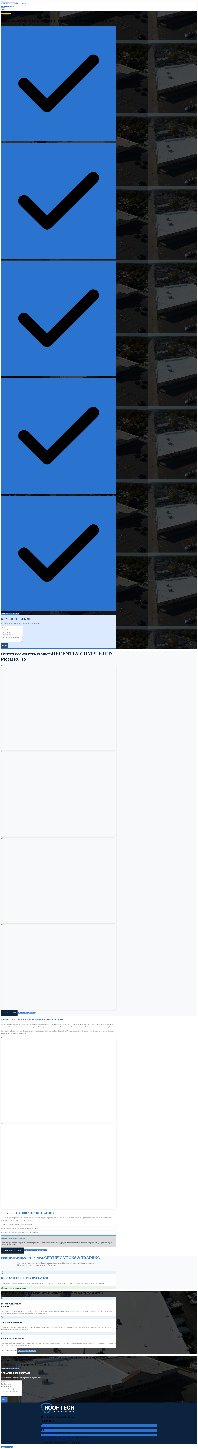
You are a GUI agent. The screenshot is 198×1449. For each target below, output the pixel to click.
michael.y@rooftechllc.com (50, 1432)
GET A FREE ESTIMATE (9, 1013)
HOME (3, 3)
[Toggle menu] (3, 9)
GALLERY (15, 3)
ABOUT (9, 3)
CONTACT (23, 3)
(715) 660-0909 (8, 6)
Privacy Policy (46, 1439)
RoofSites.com (84, 1443)
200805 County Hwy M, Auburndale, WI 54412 (57, 1437)
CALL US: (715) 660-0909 (10, 614)
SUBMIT (4, 645)
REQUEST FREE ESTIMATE (12, 1250)
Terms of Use (55, 1439)
